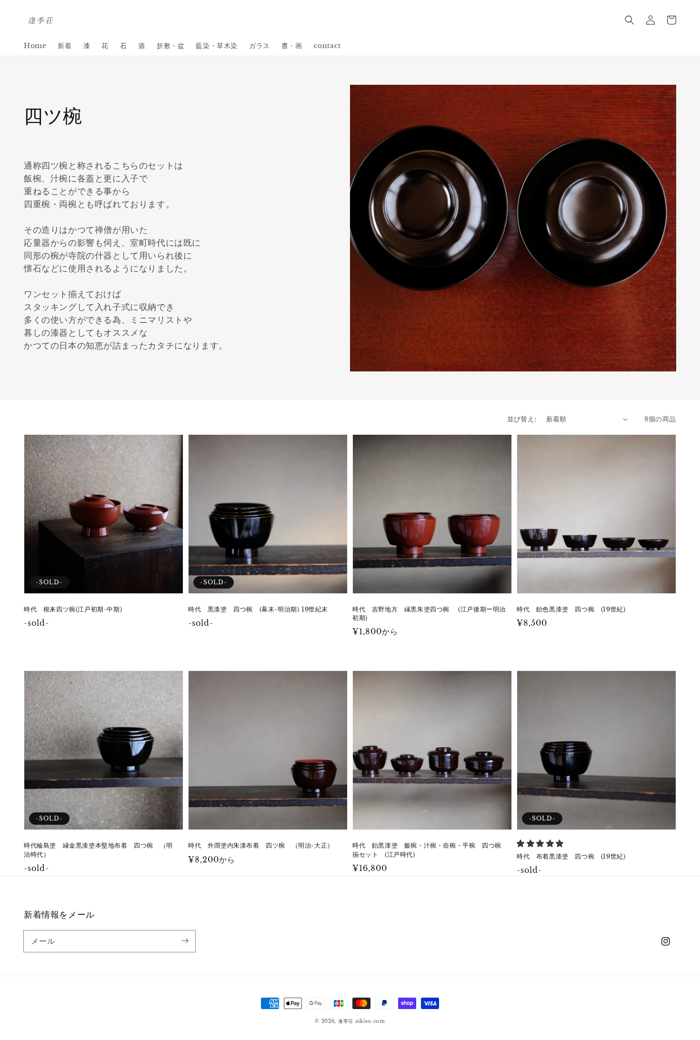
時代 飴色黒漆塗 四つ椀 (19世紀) (571, 609)
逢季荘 (345, 1021)
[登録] (184, 940)
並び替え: (522, 419)
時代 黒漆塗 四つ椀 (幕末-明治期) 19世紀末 (258, 609)
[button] (629, 20)
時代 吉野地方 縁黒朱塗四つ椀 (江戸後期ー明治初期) (429, 613)
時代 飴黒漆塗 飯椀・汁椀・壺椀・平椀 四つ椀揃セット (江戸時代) (426, 849)
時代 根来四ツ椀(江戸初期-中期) (73, 609)
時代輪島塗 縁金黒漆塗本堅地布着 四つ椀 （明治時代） (98, 849)
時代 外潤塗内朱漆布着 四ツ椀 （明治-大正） (261, 845)
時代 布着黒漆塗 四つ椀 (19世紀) (571, 856)
